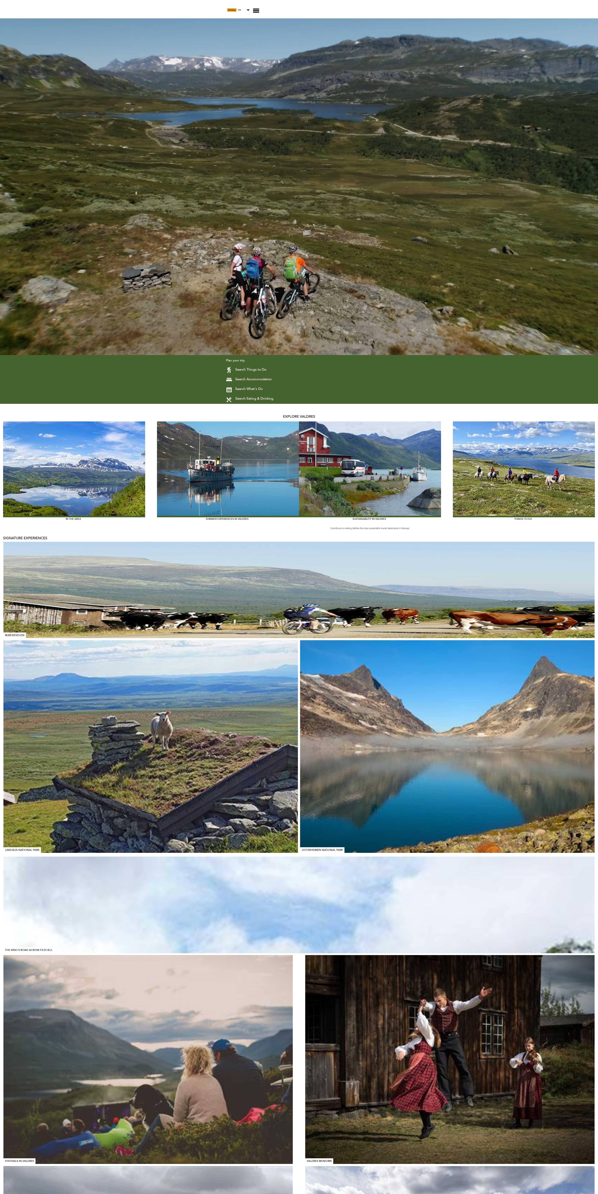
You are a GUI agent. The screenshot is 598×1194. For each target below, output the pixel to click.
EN (239, 10)
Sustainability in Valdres (369, 519)
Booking (231, 10)
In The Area (73, 519)
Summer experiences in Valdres (227, 519)
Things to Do (523, 519)
